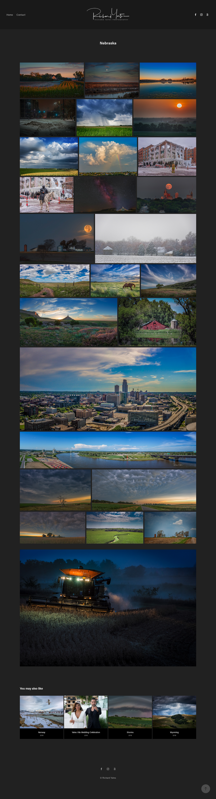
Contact (20, 14)
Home (9, 14)
